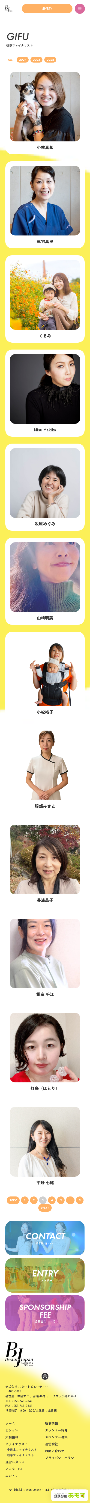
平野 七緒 (45, 1182)
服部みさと (45, 806)
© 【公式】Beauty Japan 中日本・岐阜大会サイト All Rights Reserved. (47, 1491)
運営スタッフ (15, 1462)
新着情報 (51, 1423)
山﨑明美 (45, 618)
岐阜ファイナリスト (20, 1455)
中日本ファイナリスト (22, 1449)
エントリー (13, 1475)
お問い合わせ (54, 1451)
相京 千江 (45, 994)
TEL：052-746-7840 (19, 1401)
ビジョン (11, 1430)
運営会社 (51, 1444)
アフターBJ (13, 1468)
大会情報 (11, 1437)
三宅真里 (45, 241)
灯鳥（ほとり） (45, 1088)
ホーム (10, 1423)
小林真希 (45, 147)
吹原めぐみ (45, 524)
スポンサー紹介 (56, 1430)
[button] (47, 8)
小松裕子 (45, 712)
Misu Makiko (45, 430)
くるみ (45, 335)
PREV (13, 1200)
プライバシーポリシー (61, 1457)
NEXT (45, 1208)
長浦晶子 (45, 900)
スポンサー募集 (56, 1437)
